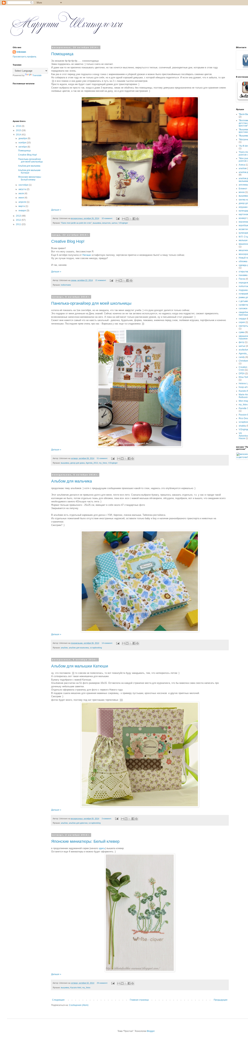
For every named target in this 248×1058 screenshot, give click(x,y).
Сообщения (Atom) (78, 1005)
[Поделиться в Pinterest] (137, 219)
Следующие (58, 1000)
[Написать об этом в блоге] (127, 219)
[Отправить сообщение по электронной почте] (117, 218)
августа (23, 189)
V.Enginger (123, 223)
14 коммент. (107, 643)
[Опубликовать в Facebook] (134, 219)
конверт (243, 218)
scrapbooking (96, 648)
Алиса (242, 164)
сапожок (243, 308)
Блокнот (243, 188)
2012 (19, 220)
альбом (64, 648)
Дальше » (56, 210)
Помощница (62, 54)
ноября (23, 142)
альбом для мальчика (79, 648)
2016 (19, 126)
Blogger (151, 1031)
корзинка (243, 222)
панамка (243, 275)
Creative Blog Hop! (67, 241)
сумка (242, 332)
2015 (19, 130)
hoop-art (243, 387)
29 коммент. (102, 983)
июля (22, 193)
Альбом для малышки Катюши (79, 666)
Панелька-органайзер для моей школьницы (91, 303)
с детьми (243, 301)
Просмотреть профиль (24, 56)
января (23, 210)
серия (242, 322)
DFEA (242, 373)
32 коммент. (107, 218)
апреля (23, 202)
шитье (114, 223)
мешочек (106, 223)
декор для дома (77, 463)
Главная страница (139, 1000)
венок (242, 192)
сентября (24, 185)
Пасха (242, 279)
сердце (242, 318)
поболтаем (66, 285)
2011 (19, 224)
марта (22, 206)
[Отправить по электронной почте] (123, 219)
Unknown (21, 52)
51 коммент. (102, 458)
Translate (37, 75)
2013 (19, 216)
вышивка (97, 223)
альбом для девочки (78, 823)
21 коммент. (100, 280)
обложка (243, 261)
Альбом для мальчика (71, 481)
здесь (102, 848)
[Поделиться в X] (130, 219)
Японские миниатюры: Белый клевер (85, 841)
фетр (241, 342)
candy (242, 357)
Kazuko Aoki (75, 987)
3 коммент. (107, 818)
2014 (19, 134)
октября (23, 147)
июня (22, 197)
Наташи (86, 255)
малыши (243, 240)
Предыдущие (220, 1000)
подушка (243, 290)
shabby (242, 426)
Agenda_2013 (92, 463)
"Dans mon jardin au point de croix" (76, 223)
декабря (23, 138)
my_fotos (103, 463)
